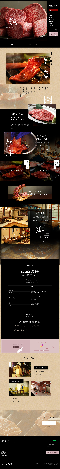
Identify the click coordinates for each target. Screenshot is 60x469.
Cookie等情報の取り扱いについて (52, 444)
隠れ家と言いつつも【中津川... (34, 44)
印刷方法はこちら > (49, 426)
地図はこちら (11, 290)
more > (44, 44)
